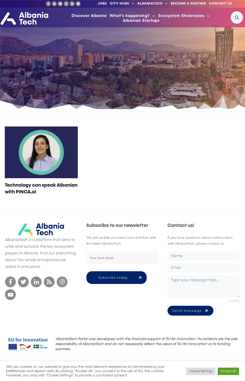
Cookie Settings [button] (200, 371)
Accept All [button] (228, 371)
